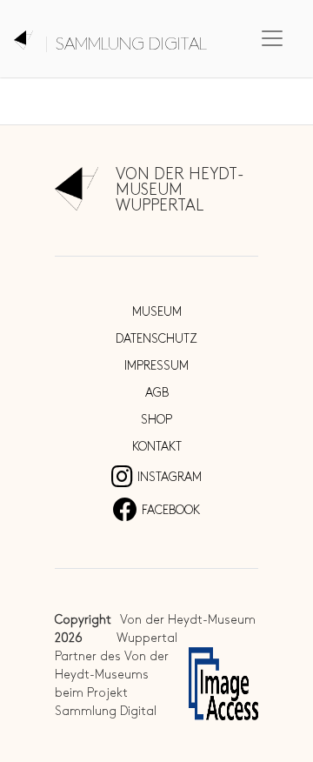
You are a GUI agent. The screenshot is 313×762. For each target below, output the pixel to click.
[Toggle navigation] (272, 38)
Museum (157, 312)
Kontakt (157, 446)
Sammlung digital (131, 44)
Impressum (156, 365)
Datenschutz (156, 338)
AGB (157, 392)
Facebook (171, 510)
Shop (156, 419)
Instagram (169, 477)
